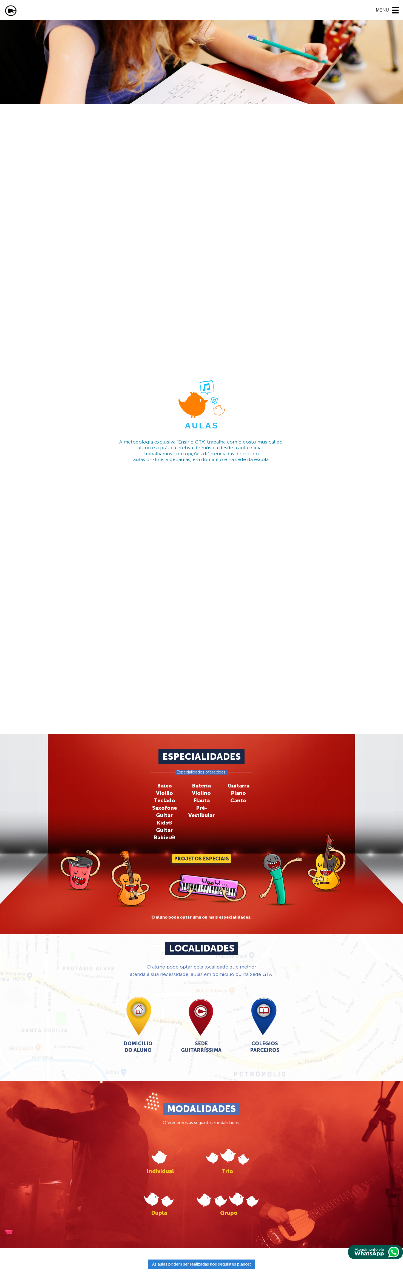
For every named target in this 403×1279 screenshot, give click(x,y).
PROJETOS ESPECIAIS (201, 859)
